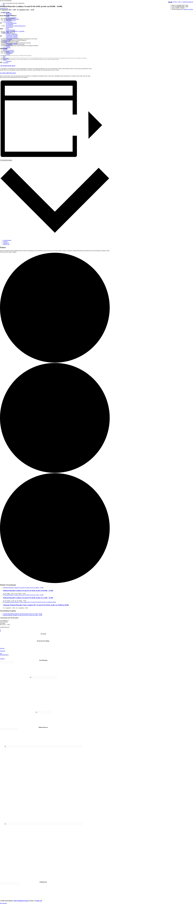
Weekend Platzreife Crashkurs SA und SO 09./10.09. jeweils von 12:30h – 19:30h (22, 615)
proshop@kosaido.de (188, 1)
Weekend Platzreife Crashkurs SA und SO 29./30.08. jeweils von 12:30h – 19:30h (28, 598)
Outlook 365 (6, 243)
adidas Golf (39, 900)
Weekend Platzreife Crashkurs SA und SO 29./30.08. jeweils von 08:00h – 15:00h (28, 590)
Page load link (3, 903)
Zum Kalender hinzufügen (6, 160)
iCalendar (5, 241)
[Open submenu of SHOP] (6, 60)
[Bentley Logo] (43, 824)
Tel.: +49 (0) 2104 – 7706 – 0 (175, 1)
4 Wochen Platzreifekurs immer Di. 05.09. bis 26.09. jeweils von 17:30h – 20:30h (22, 613)
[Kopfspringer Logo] (43, 746)
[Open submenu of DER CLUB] (9, 12)
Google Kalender (7, 240)
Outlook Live (6, 244)
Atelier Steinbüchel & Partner (21, 900)
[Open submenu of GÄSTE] (7, 42)
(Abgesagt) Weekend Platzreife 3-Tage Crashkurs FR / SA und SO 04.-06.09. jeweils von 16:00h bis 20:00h (36, 605)
